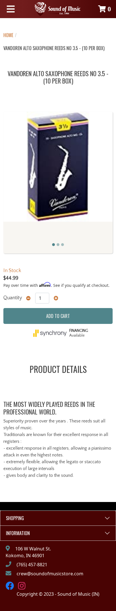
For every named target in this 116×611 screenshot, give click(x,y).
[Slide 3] (62, 244)
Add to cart (58, 316)
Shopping (15, 518)
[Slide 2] (58, 244)
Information (18, 533)
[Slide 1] (53, 244)
